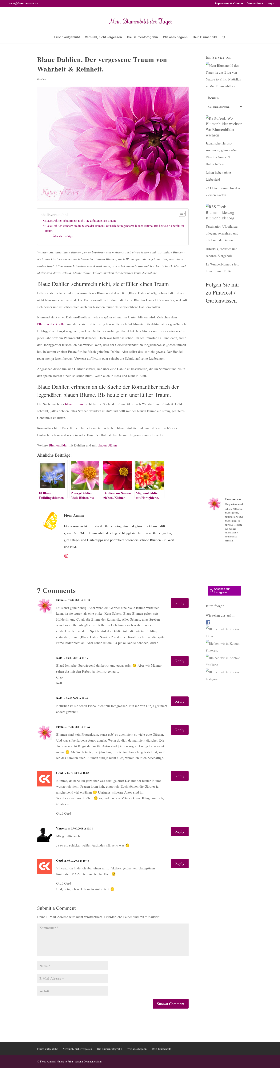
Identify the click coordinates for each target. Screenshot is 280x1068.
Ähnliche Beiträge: (63, 236)
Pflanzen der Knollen (52, 324)
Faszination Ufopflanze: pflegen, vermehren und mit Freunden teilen (222, 233)
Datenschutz (255, 3)
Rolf (59, 658)
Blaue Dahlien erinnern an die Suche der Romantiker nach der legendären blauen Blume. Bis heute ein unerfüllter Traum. (114, 228)
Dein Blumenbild (205, 37)
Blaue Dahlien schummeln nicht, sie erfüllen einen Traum (80, 220)
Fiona (60, 600)
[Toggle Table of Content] (180, 213)
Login (270, 3)
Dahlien (41, 79)
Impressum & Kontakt (229, 3)
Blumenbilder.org (220, 218)
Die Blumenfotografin (142, 37)
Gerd (59, 773)
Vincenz (61, 828)
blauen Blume (74, 404)
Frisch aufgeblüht (67, 37)
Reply (179, 602)
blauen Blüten (107, 445)
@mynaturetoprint (235, 504)
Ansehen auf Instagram (222, 590)
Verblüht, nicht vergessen (103, 37)
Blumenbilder (58, 445)
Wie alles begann (175, 37)
